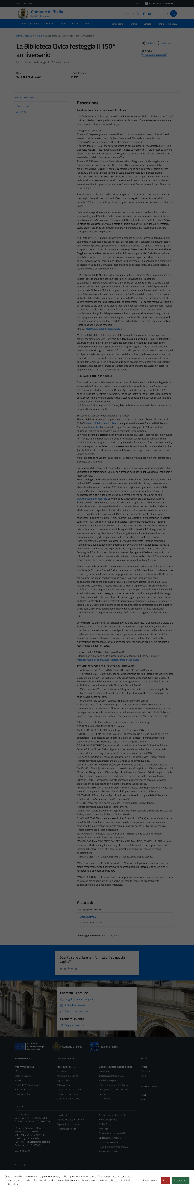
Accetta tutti (180, 1180)
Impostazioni (150, 1180)
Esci (165, 1180)
